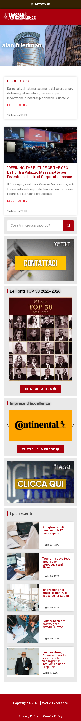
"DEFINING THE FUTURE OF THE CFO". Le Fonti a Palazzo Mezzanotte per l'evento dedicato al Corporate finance (39, 172)
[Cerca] (68, 225)
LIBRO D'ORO (18, 81)
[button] (7, 425)
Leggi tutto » (17, 105)
